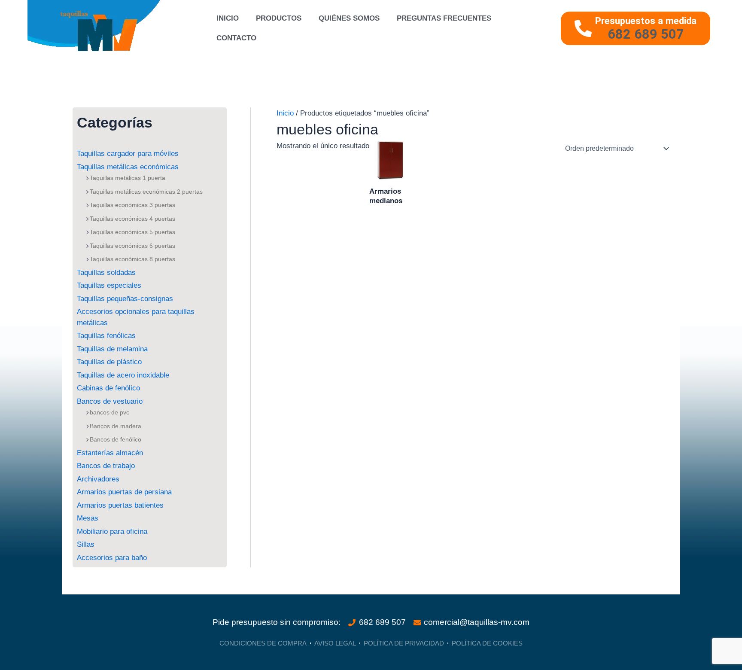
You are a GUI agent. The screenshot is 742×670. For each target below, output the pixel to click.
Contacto (236, 38)
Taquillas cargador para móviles (128, 153)
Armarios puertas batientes (120, 505)
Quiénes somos (349, 18)
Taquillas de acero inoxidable (123, 375)
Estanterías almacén (110, 453)
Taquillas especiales (109, 285)
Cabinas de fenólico (108, 388)
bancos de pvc (109, 412)
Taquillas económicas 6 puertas (132, 245)
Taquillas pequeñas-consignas (125, 299)
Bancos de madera (115, 426)
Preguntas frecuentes (444, 18)
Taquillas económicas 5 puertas (132, 231)
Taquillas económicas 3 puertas (132, 204)
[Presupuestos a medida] (583, 28)
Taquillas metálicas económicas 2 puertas (146, 191)
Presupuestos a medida (645, 20)
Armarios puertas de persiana (124, 492)
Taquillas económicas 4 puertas (132, 218)
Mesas (87, 518)
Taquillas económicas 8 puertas (132, 259)
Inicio (227, 18)
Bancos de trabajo (106, 466)
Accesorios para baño (112, 558)
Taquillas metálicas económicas (128, 167)
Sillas (85, 544)
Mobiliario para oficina (112, 531)
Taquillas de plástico (109, 362)
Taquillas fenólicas (106, 336)
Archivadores (98, 479)
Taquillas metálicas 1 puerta (127, 177)
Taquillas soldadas (106, 272)
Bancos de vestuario (110, 401)
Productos (278, 18)
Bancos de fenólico (115, 439)
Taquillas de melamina (112, 349)
